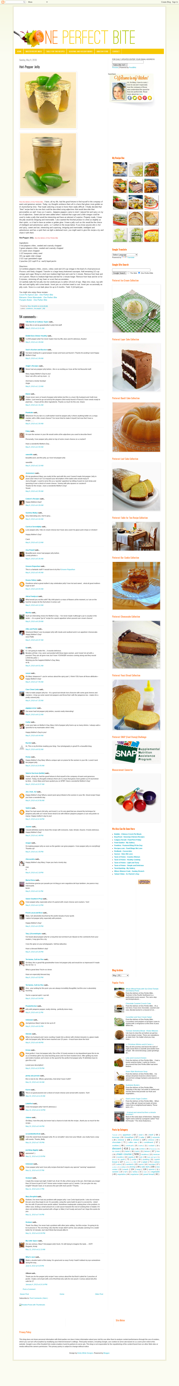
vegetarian (135, 1174)
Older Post (99, 1294)
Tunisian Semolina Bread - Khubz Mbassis (142, 1031)
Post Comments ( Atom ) (39, 1298)
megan (28, 843)
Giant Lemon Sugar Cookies (136, 1099)
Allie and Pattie (32, 629)
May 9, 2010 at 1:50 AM (34, 424)
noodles (120, 1157)
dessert (117, 1148)
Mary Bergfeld (31, 1197)
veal (145, 1172)
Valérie (28, 808)
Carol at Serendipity (34, 527)
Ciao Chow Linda (32, 689)
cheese (121, 1140)
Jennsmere (30, 473)
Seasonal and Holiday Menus (80, 51)
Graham (29, 1178)
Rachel (29, 743)
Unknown (29, 1020)
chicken (137, 1140)
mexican (156, 1154)
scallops (123, 1167)
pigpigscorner (31, 708)
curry (141, 1146)
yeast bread (149, 1174)
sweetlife (29, 455)
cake (142, 1137)
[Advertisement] (89, 14)
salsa (119, 1164)
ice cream (116, 1151)
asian (141, 1135)
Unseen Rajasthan (33, 566)
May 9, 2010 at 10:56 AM (35, 801)
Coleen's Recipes (33, 499)
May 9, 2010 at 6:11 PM (34, 1012)
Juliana (29, 1117)
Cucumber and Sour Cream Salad (139, 1017)
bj (26, 648)
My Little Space (32, 1241)
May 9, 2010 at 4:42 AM (34, 519)
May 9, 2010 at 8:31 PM (34, 1026)
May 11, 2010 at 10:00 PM (35, 1233)
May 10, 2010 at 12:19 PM (35, 1110)
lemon (147, 1151)
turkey (135, 1172)
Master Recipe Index (34, 51)
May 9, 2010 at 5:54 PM (34, 998)
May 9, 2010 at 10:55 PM (35, 1068)
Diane (28, 394)
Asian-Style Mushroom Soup (136, 1072)
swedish (115, 1172)
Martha (29, 613)
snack (126, 1169)
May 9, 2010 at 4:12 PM (34, 905)
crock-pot (130, 1146)
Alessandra (30, 859)
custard (152, 1146)
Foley (28, 431)
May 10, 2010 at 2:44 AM (35, 1082)
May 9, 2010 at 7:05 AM (34, 682)
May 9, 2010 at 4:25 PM (34, 926)
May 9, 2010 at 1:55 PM (34, 852)
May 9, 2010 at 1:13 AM (34, 386)
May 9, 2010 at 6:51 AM (34, 666)
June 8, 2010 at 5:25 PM (35, 1266)
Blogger (106, 1353)
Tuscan (115, 1135)
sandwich (130, 1164)
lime (158, 1151)
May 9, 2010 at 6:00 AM (34, 589)
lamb (137, 1151)
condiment (29, 308)
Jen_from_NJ (31, 792)
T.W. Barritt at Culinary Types (37, 322)
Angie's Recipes (32, 366)
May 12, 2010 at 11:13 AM (35, 1249)
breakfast (129, 1137)
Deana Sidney (31, 580)
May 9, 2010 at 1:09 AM (34, 342)
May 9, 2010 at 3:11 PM (34, 891)
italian (127, 1151)
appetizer (127, 1135)
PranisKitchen (31, 1006)
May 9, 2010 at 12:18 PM (35, 819)
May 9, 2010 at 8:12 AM (34, 715)
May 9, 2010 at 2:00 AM (34, 447)
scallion (114, 1167)
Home (19, 51)
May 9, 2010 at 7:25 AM (34, 701)
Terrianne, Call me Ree (35, 959)
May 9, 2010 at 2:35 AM (34, 491)
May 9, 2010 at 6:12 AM (34, 605)
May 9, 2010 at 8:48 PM (34, 1043)
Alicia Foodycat (32, 596)
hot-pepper (38, 308)
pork (123, 1159)
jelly (44, 308)
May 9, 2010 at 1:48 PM (34, 836)
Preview (115, 67)
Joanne (29, 827)
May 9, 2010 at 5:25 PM (34, 952)
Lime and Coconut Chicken (136, 1058)
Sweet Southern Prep (34, 899)
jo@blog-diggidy (32, 1150)
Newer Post (24, 1294)
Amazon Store (102, 51)
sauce (141, 1164)
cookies (116, 1145)
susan (28, 673)
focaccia (153, 1149)
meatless (145, 1154)
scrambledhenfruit (33, 1134)
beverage (116, 1137)
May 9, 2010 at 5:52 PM (34, 977)
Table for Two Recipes (55, 51)
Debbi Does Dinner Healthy (37, 336)
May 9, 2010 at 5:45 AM (34, 573)
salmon (157, 1162)
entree (142, 1149)
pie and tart (152, 1157)
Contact (116, 51)
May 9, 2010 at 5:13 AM (34, 542)
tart (126, 1172)
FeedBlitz (132, 67)
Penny (28, 757)
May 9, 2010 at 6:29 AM (34, 621)
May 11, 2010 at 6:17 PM (35, 1189)
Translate (130, 257)
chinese (151, 1140)
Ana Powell (30, 550)
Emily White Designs (85, 1353)
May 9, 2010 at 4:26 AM (34, 505)
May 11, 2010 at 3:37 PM (35, 1170)
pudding (146, 1159)
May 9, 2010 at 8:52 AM (34, 749)
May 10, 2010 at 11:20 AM (35, 1096)
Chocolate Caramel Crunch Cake (138, 1004)
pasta (131, 1157)
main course (125, 1154)
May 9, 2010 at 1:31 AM (34, 405)
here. (141, 94)
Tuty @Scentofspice (34, 934)
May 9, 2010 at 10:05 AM (35, 766)
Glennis (29, 1034)
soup (139, 1169)
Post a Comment (29, 1289)
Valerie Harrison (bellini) (35, 773)
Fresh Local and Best (34, 913)
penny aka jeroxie (33, 1076)
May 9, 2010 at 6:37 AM (34, 640)
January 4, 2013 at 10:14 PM (36, 1284)
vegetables (121, 1174)
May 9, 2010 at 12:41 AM (35, 328)
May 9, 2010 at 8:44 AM (34, 736)
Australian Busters (133, 1085)
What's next (30, 1257)
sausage (152, 1164)
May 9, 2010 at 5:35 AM (34, 559)
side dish (145, 1167)
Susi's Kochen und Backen (36, 350)
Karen (28, 1090)
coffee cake (133, 1142)
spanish (152, 1169)
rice (135, 1162)
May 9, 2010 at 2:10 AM (34, 466)
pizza (114, 1159)
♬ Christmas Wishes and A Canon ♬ (140, 1044)
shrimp (132, 1167)
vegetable (155, 1172)
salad (145, 1162)
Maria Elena (30, 880)
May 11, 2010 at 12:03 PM (35, 1156)
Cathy (28, 722)
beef (151, 1135)
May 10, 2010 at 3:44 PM (35, 1126)
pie (141, 1157)
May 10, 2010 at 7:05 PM (35, 1143)
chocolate (117, 1142)
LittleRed (29, 1104)
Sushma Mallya (32, 513)
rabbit (127, 1162)
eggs (133, 1149)
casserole (156, 1137)
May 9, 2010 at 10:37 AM (35, 784)
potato (134, 1159)
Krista (28, 1050)
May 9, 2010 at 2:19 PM (34, 873)
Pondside (29, 413)
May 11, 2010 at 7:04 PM (35, 1215)
